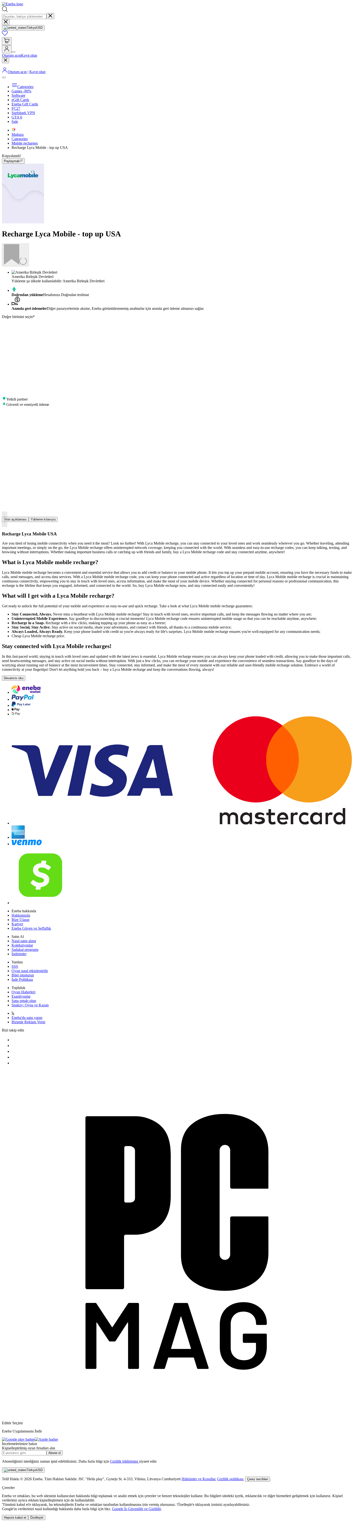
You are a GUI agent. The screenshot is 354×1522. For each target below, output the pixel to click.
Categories (20, 139)
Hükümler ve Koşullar (198, 1479)
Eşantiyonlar (21, 996)
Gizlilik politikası (230, 1479)
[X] (14, 1046)
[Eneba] (12, 4)
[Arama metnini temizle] (50, 16)
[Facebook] (14, 1040)
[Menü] (4, 77)
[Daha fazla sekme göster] (4, 524)
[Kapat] (6, 22)
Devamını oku (13, 678)
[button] (177, 159)
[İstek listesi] (5, 35)
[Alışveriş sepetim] (7, 41)
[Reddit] (14, 1063)
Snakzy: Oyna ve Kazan (30, 1005)
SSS (15, 966)
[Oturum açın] (7, 49)
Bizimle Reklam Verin (28, 1022)
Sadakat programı (25, 950)
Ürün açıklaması (15, 519)
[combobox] (24, 16)
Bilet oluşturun (23, 975)
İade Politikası (22, 979)
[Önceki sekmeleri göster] (4, 514)
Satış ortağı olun (24, 1001)
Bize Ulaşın (20, 920)
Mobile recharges (25, 143)
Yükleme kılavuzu (43, 519)
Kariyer (17, 924)
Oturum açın (11, 55)
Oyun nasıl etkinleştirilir (30, 971)
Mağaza (18, 134)
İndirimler (19, 954)
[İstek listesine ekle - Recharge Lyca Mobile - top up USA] (15, 254)
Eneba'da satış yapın (27, 1018)
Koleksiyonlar (22, 945)
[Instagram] (14, 1051)
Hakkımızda (21, 915)
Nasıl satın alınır (24, 941)
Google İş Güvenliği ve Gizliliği (136, 1509)
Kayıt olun (29, 55)
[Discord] (14, 1057)
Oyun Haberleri (23, 992)
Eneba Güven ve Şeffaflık (31, 928)
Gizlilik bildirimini (124, 1461)
